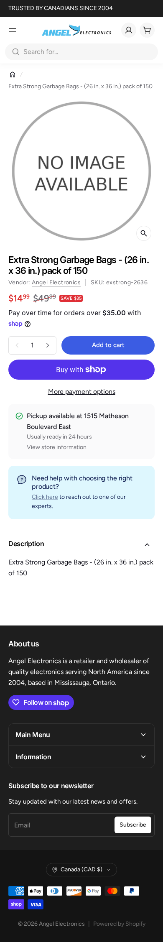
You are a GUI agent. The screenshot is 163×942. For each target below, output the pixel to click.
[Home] (12, 74)
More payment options (81, 392)
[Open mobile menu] (12, 30)
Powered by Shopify (119, 923)
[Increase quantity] (47, 345)
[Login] (128, 30)
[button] (81, 545)
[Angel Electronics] (76, 30)
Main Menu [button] (32, 734)
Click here (45, 496)
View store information (57, 447)
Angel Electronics (56, 282)
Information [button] (33, 757)
